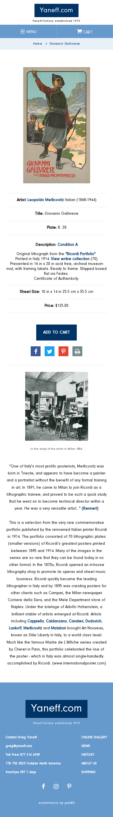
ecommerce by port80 (57, 803)
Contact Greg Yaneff (21, 737)
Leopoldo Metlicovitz (46, 200)
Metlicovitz (32, 628)
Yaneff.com (56, 10)
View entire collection (70, 259)
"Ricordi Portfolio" (80, 254)
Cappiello (36, 621)
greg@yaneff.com (19, 746)
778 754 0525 (15, 763)
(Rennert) (90, 509)
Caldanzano (56, 621)
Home (37, 44)
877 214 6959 (30, 755)
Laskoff (15, 628)
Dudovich (93, 621)
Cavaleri (76, 621)
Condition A (68, 245)
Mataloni (58, 628)
